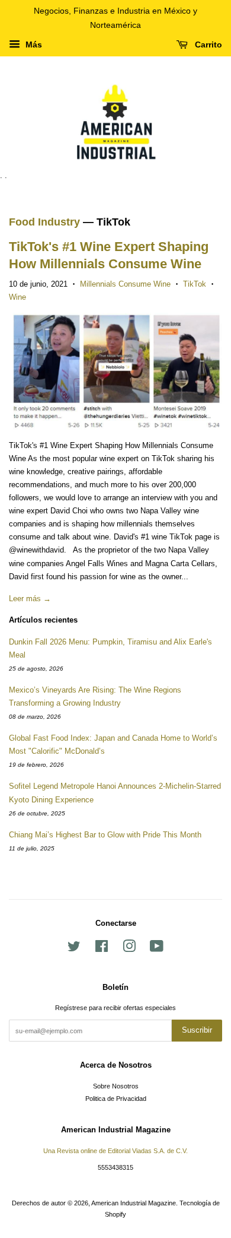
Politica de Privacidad (115, 1098)
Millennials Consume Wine (125, 284)
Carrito (207, 44)
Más (32, 44)
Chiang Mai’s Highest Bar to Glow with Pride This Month (105, 834)
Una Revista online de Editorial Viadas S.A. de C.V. (115, 1150)
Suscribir (197, 1030)
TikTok (194, 284)
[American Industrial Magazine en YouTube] (156, 949)
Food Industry (44, 222)
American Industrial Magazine (133, 1203)
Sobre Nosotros (116, 1086)
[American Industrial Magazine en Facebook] (101, 949)
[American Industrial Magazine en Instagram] (129, 949)
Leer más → (30, 598)
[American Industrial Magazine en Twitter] (74, 949)
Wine (17, 297)
